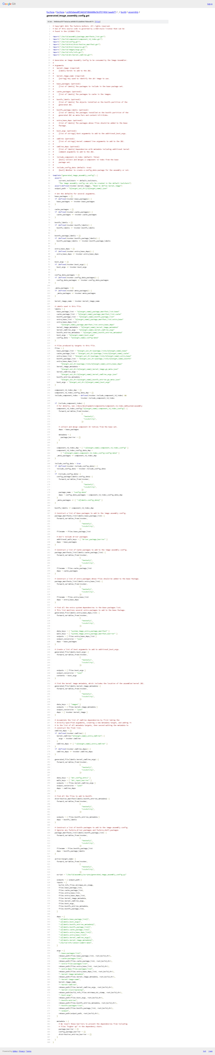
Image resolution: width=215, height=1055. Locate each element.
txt (204, 1051)
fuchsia (50, 12)
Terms (28, 1051)
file (98, 22)
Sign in (210, 4)
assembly (133, 12)
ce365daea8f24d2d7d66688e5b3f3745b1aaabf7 (91, 12)
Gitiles (15, 1051)
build (123, 12)
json (211, 1051)
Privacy (22, 1051)
